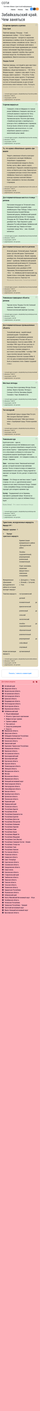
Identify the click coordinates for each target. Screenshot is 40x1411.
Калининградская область (13, 738)
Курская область (10, 764)
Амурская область (11, 689)
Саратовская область (12, 862)
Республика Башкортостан (13, 814)
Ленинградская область (13, 766)
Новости (8, 729)
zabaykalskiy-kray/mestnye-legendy (27, 399)
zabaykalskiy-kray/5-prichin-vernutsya (28, 137)
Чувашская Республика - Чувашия (16, 905)
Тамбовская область (11, 877)
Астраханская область (12, 694)
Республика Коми (10, 829)
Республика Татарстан (12, 844)
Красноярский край (11, 759)
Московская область (12, 776)
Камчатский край (10, 743)
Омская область (10, 791)
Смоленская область (12, 872)
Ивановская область (11, 731)
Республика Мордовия (12, 837)
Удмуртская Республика (13, 890)
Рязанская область (11, 855)
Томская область (10, 882)
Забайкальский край (11, 711)
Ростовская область (11, 852)
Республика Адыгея (11, 809)
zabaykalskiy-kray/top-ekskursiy (26, 428)
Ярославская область (12, 913)
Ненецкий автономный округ (14, 781)
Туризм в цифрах (11, 721)
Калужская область (11, 741)
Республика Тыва (10, 847)
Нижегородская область (13, 784)
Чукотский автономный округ (14, 908)
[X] (34, 9)
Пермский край (10, 802)
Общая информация (12, 714)
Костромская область (12, 754)
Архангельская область (12, 691)
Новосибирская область (13, 789)
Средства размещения (13, 726)
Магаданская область (12, 771)
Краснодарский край (11, 756)
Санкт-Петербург (10, 860)
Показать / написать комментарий (20, 673)
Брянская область (11, 699)
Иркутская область (11, 733)
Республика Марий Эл (12, 834)
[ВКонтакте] (31, 9)
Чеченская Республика (12, 903)
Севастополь (9, 870)
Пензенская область (11, 799)
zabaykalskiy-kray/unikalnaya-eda (27, 511)
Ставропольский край (12, 875)
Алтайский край (10, 686)
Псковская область (11, 807)
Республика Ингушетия (12, 822)
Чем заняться (10, 724)
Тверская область (11, 880)
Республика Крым (11, 832)
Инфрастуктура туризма (14, 719)
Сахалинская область (12, 865)
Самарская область (11, 857)
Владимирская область (12, 701)
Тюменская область (11, 887)
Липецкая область (11, 769)
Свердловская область (12, 867)
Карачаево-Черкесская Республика (16, 746)
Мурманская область (12, 779)
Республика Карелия (11, 827)
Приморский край (10, 804)
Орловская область (11, 796)
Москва (7, 774)
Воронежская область (12, 709)
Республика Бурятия (11, 817)
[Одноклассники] (37, 9)
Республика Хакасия (11, 850)
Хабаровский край (11, 895)
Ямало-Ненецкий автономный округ (16, 910)
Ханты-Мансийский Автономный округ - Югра (20, 898)
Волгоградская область (13, 704)
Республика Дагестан (12, 819)
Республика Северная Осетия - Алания (17, 842)
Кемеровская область (12, 749)
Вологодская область (12, 706)
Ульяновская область (12, 892)
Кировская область (11, 751)
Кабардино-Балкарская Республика (16, 736)
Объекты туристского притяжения (17, 716)
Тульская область (11, 885)
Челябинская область (12, 900)
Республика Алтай (11, 812)
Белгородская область (12, 696)
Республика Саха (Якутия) (13, 839)
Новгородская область (12, 786)
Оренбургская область (12, 794)
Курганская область (11, 761)
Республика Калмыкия (12, 824)
